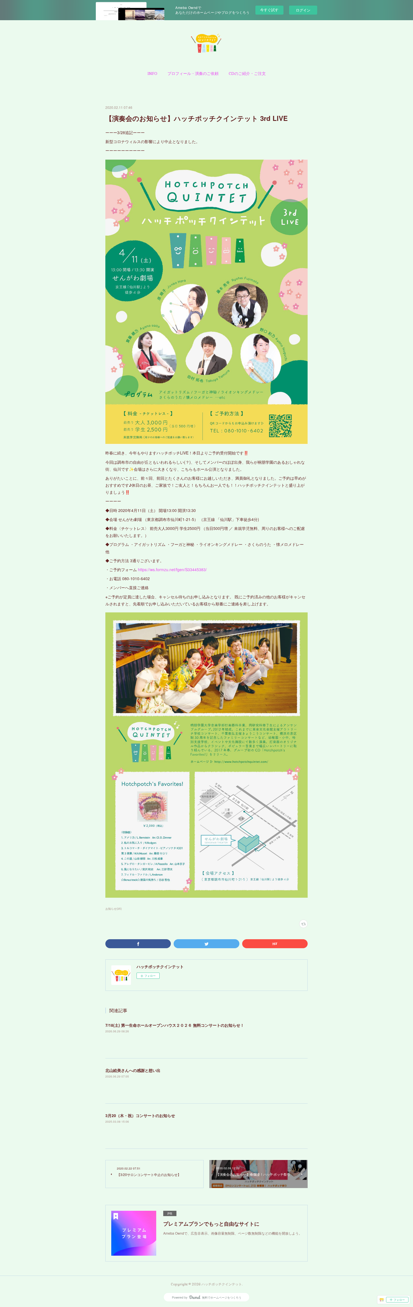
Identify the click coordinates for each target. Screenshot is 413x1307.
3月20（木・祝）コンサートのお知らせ (140, 1115)
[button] (152, 73)
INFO (152, 73)
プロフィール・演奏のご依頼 (193, 73)
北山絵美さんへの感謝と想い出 (132, 1070)
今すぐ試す (269, 9)
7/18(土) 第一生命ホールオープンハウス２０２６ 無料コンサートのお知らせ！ (174, 1025)
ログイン (303, 10)
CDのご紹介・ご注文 (247, 73)
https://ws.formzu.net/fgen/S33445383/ (172, 569)
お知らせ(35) (113, 909)
